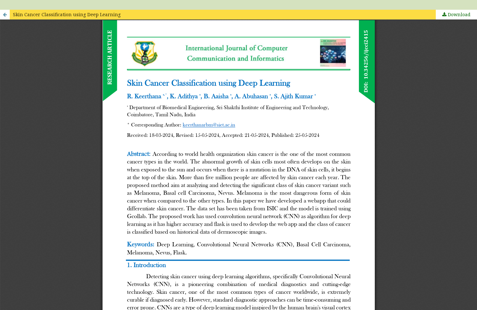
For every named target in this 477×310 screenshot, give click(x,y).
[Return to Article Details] (5, 14)
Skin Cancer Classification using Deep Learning (67, 14)
